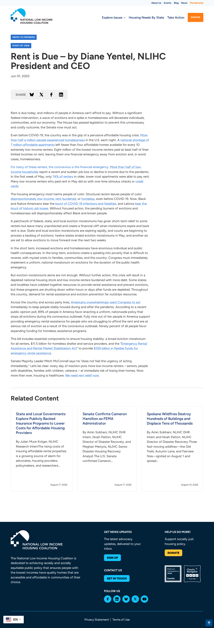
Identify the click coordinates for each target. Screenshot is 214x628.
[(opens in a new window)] (107, 599)
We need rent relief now (82, 375)
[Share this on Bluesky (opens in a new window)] (32, 95)
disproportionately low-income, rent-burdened (43, 199)
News (184, 3)
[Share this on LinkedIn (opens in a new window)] (61, 95)
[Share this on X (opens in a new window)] (41, 95)
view (41, 449)
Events (167, 3)
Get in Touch (117, 578)
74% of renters (62, 176)
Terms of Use (121, 619)
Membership (196, 3)
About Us (156, 3)
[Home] (31, 16)
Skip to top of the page (209, 623)
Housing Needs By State (146, 17)
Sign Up (112, 557)
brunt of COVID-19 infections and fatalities (85, 204)
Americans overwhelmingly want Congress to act (105, 302)
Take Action (175, 17)
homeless (88, 199)
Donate (195, 17)
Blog (176, 3)
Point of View (21, 45)
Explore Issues (112, 17)
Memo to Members (23, 37)
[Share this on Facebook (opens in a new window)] (51, 95)
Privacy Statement (96, 619)
